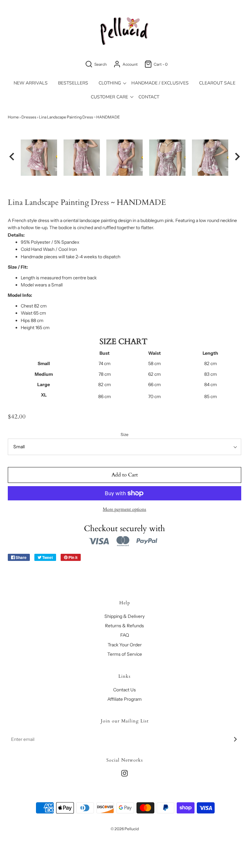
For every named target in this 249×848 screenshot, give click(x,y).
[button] (12, 157)
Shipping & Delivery (124, 616)
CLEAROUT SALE (217, 83)
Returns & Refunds (124, 626)
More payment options (124, 509)
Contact (148, 97)
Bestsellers (73, 83)
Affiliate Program (124, 699)
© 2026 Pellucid (125, 828)
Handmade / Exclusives (160, 83)
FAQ (124, 635)
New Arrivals (31, 83)
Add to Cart (125, 474)
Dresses (28, 117)
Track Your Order (125, 645)
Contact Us (124, 690)
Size (124, 434)
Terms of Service (124, 654)
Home (13, 117)
